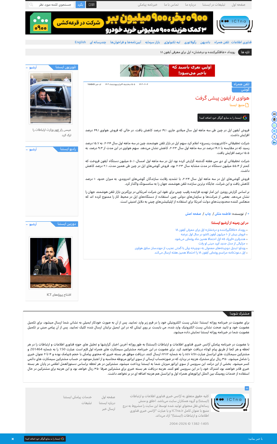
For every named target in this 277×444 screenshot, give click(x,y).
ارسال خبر (108, 409)
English (80, 42)
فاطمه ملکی (222, 213)
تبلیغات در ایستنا (213, 4)
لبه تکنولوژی (172, 42)
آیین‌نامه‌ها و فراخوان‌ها (125, 42)
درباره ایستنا (107, 403)
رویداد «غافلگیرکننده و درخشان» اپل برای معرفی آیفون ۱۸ (197, 52)
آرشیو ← (31, 67)
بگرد (80, 4)
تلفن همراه (221, 42)
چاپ (207, 213)
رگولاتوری (190, 42)
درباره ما (190, 4)
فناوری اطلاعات (241, 42)
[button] (138, 438)
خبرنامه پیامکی (148, 4)
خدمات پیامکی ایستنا (77, 397)
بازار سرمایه (152, 42)
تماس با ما (171, 4)
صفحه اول (238, 4)
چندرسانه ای (98, 42)
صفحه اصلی (193, 213)
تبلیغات (87, 403)
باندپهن (205, 42)
